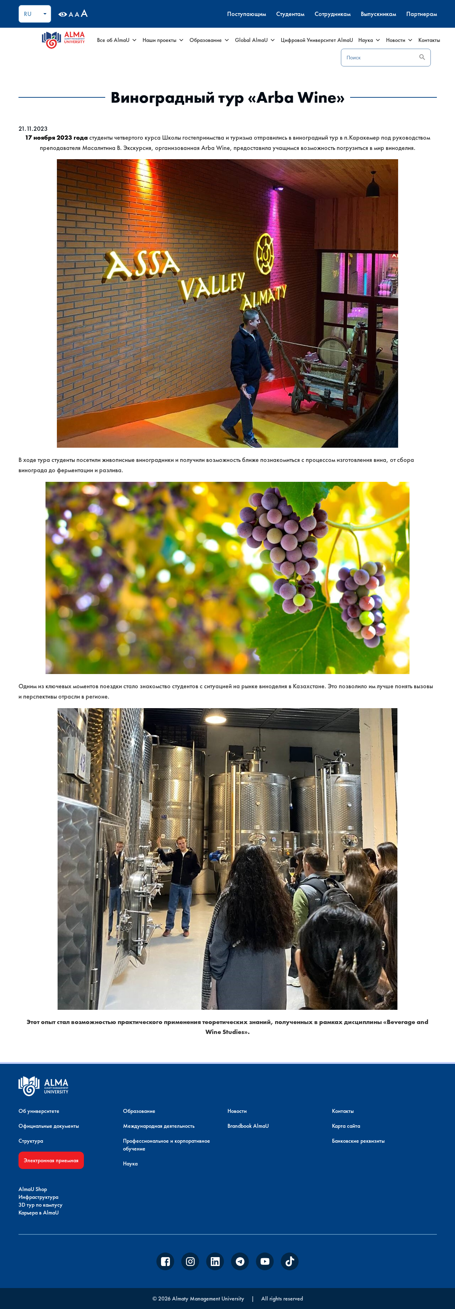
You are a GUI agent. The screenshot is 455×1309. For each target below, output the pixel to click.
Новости (395, 40)
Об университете (38, 1111)
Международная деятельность (158, 1126)
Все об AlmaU (113, 40)
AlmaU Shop (32, 1189)
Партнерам (421, 14)
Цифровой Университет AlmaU (317, 40)
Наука (365, 40)
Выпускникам (378, 14)
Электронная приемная (51, 1160)
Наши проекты (159, 40)
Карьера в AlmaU (38, 1212)
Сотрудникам (332, 14)
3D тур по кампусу (40, 1204)
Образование (205, 40)
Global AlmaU (251, 40)
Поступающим (246, 14)
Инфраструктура (38, 1197)
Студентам (290, 14)
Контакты (429, 40)
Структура (30, 1140)
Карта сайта (346, 1126)
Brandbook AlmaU (248, 1126)
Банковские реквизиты (358, 1140)
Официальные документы (48, 1126)
